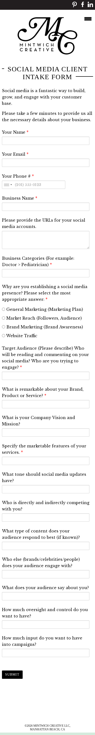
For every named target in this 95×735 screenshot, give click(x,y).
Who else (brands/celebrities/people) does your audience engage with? (41, 562)
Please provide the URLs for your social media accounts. (43, 223)
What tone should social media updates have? (44, 477)
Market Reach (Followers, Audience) (43, 318)
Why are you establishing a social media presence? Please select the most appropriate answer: (44, 293)
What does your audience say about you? (45, 587)
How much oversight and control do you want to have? (45, 612)
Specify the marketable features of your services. (44, 449)
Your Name (15, 132)
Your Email (15, 154)
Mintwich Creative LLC (51, 725)
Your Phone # (18, 176)
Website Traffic (21, 335)
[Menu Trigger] (88, 18)
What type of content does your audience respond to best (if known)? (41, 534)
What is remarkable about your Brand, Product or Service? (43, 392)
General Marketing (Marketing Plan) (44, 309)
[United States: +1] (7, 185)
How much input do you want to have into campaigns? (42, 641)
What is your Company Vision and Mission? (38, 420)
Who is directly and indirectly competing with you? (45, 505)
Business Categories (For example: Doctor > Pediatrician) (38, 261)
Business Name (19, 198)
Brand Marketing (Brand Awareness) (44, 326)
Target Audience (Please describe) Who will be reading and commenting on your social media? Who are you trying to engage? (45, 358)
